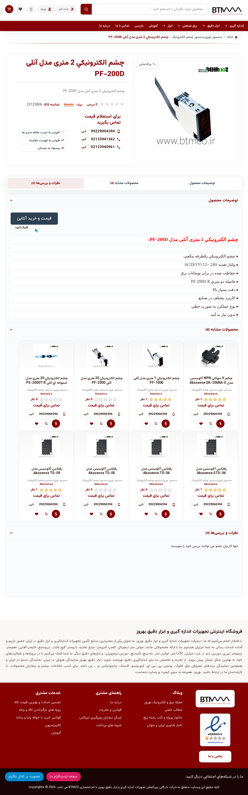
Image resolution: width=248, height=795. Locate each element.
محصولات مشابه (124, 183)
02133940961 (103, 147)
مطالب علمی (173, 710)
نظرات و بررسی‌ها (45, 183)
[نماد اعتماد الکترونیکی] (215, 730)
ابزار (167, 26)
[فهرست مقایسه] (31, 9)
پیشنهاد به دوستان (49, 148)
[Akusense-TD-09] (46, 448)
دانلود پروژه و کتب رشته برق (162, 717)
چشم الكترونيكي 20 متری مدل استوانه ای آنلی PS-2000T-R (47, 380)
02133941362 (103, 139)
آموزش (153, 25)
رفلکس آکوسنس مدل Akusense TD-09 (46, 471)
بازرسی (139, 25)
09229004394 (103, 131)
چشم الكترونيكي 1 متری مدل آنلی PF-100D (156, 380)
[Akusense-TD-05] (101, 448)
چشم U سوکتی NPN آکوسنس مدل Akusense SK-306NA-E (211, 380)
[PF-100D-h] (156, 357)
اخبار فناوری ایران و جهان (164, 725)
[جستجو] (86, 9)
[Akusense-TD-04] (156, 448)
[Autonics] (69, 105)
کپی (83, 131)
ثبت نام (63, 9)
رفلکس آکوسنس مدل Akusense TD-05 (101, 471)
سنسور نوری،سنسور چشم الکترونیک (212, 390)
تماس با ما (122, 25)
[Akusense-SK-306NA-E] (211, 357)
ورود (43, 9)
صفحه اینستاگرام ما (63, 776)
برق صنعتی (187, 26)
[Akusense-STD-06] (211, 448)
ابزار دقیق (211, 26)
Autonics (156, 394)
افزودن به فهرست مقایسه (44, 140)
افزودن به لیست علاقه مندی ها (41, 132)
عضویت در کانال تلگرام (24, 776)
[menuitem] (234, 26)
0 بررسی (92, 104)
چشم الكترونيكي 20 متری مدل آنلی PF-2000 (102, 380)
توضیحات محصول (202, 183)
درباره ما (104, 25)
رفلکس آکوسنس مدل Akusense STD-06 (211, 471)
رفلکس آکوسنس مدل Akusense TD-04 (156, 471)
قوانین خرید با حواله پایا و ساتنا (38, 717)
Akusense (210, 394)
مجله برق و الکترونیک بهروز (163, 702)
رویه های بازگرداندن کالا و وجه (40, 710)
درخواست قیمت (220, 423)
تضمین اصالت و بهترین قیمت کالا (37, 702)
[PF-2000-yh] (101, 357)
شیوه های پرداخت (109, 725)
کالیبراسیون (53, 725)
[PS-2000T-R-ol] (46, 357)
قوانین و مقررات (110, 710)
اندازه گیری (234, 26)
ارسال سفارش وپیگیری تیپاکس (100, 717)
